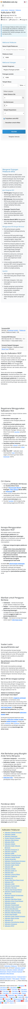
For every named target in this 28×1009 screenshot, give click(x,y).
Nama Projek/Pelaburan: (10, 46)
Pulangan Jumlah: (8, 74)
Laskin (20, 997)
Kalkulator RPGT (9, 926)
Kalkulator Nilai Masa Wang (13, 912)
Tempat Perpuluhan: (10, 110)
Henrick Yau (13, 15)
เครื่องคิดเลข (9, 1001)
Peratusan (9, 491)
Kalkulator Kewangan (11, 836)
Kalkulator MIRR (9, 853)
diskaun (15, 445)
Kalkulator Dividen (10, 869)
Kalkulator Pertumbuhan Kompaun (15, 861)
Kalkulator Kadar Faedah (12, 865)
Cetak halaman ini (7, 17)
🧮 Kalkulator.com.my (8, 2)
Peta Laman (15, 979)
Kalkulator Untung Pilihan (12, 874)
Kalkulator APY (9, 882)
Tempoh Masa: (7, 82)
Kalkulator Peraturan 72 (12, 849)
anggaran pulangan (19, 698)
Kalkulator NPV (9, 897)
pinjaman (16, 723)
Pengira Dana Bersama (11, 909)
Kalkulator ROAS (9, 842)
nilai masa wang (17, 620)
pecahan (17, 432)
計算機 (18, 1001)
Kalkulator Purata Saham (12, 886)
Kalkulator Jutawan (10, 903)
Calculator (15, 989)
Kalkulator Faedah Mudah (12, 857)
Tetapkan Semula (14, 137)
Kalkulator (11, 995)
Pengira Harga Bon (10, 859)
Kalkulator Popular (5, 979)
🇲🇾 (25, 2)
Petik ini (4, 20)
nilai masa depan (6, 707)
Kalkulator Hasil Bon (11, 851)
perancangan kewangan (17, 563)
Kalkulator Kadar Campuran (13, 907)
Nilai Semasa (14, 489)
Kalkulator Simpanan (11, 924)
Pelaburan (18, 10)
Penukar (23, 979)
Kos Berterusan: (9, 102)
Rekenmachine (18, 999)
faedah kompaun (11, 721)
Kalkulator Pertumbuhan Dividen (14, 922)
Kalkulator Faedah (10, 834)
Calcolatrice (3, 987)
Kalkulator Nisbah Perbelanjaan (14, 895)
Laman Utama (4, 10)
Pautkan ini (14, 20)
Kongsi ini (24, 20)
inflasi (22, 447)
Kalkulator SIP (9, 920)
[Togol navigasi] (3, 5)
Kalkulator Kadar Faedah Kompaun (15, 916)
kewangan (6, 457)
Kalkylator (12, 997)
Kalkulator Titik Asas (11, 888)
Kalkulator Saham (10, 844)
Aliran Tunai (5, 349)
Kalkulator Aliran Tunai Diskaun (14, 901)
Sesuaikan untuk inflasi (12, 122)
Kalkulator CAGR (9, 884)
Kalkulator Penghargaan (12, 905)
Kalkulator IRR (9, 867)
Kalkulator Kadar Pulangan (13, 911)
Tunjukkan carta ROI (11, 118)
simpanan (8, 723)
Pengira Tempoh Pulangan (12, 838)
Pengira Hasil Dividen (11, 914)
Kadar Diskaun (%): (9, 94)
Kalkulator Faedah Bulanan (13, 863)
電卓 (5, 1003)
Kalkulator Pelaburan (11, 876)
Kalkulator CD (9, 878)
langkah (11, 501)
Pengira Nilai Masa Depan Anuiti (14, 880)
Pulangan (11, 330)
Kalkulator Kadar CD (11, 870)
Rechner (8, 999)
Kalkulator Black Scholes (12, 918)
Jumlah (16, 330)
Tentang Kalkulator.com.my (8, 977)
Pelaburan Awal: (7, 54)
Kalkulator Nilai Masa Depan (13, 899)
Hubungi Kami (21, 977)
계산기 (12, 1003)
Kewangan (12, 10)
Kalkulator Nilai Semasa (12, 840)
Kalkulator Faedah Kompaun (13, 832)
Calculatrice (15, 993)
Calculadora (13, 987)
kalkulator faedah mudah (15, 719)
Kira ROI (14, 132)
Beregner (21, 986)
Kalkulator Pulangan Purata (13, 855)
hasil (13, 453)
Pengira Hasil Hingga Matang (13, 890)
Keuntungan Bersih (15, 488)
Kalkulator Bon (8, 777)
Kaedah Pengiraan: (8, 66)
